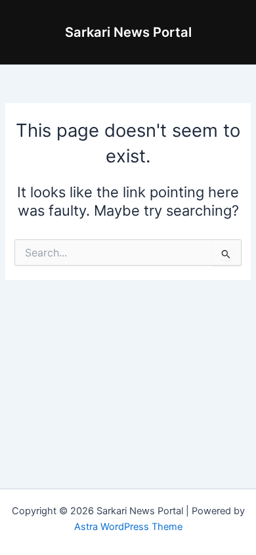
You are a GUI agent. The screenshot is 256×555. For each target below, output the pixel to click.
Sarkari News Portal (128, 32)
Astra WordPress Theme (128, 527)
